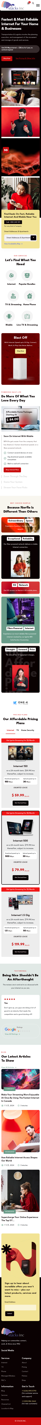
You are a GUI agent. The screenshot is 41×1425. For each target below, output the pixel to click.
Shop (24, 1384)
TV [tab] (17, 730)
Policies (24, 1379)
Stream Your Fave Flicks (15, 488)
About (24, 1366)
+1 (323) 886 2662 (29, 1405)
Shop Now (20, 351)
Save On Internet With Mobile (18, 436)
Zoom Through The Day (15, 477)
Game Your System (13, 482)
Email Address (10, 1305)
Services (4, 1399)
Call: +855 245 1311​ (13, 222)
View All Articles (8, 1071)
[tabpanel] (20, 849)
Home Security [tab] (27, 730)
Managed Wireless (8, 1379)
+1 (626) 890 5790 (29, 1394)
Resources (5, 1403)
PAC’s (3, 1384)
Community (9, 1092)
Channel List (6, 1407)
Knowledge (9, 1155)
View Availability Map (12, 244)
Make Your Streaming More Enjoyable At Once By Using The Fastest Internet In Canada (20, 1101)
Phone (3, 1375)
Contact (25, 1375)
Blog (3, 1394)
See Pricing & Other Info (25, 58)
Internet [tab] (10, 730)
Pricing (24, 1370)
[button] (38, 5)
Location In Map (7, 1412)
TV (2, 1370)
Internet (4, 1366)
